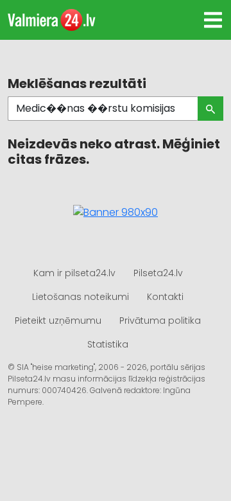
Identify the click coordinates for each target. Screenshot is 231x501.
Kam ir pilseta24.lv (74, 273)
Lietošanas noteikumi (80, 296)
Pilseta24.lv (158, 273)
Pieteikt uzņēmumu (58, 320)
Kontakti (165, 296)
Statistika (107, 344)
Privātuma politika (160, 320)
